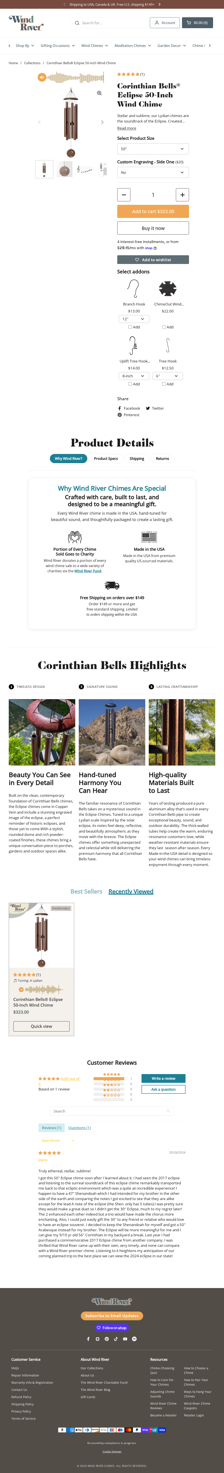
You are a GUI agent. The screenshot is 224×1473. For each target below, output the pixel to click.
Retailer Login (194, 1415)
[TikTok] (116, 1339)
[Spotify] (134, 1339)
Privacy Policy (21, 1411)
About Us (87, 1375)
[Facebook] (88, 1339)
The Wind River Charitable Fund (104, 1382)
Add (136, 326)
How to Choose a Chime (196, 1370)
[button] (197, 22)
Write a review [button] (163, 1078)
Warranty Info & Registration (32, 1382)
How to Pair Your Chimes (196, 1382)
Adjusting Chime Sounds (162, 1394)
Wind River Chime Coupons (197, 1405)
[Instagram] (97, 1339)
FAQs (15, 1368)
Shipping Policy (22, 1404)
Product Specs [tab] (106, 458)
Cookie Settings (112, 1451)
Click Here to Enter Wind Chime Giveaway (112, 4)
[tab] (86, 891)
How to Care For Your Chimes (161, 1382)
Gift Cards (88, 1397)
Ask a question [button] (163, 1089)
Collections (32, 63)
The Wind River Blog (95, 1390)
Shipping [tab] (137, 458)
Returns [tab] (162, 458)
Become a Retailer (163, 1415)
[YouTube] (125, 1339)
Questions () (79, 1127)
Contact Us (19, 1390)
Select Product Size (135, 138)
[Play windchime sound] (41, 990)
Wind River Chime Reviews (163, 1405)
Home (13, 63)
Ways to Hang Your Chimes (198, 1394)
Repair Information (25, 1375)
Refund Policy (21, 1397)
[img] (49, 1152)
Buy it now (153, 228)
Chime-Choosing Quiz (162, 1370)
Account (168, 22)
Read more (126, 128)
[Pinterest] (106, 1339)
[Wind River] (26, 23)
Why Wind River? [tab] (68, 458)
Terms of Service (23, 1418)
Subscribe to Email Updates (112, 1315)
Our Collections (92, 1368)
